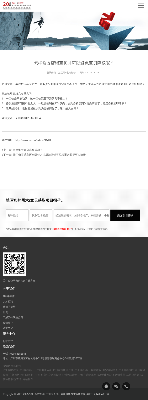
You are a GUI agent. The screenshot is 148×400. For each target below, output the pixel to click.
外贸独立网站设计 (51, 374)
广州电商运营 (43, 370)
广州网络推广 (126, 370)
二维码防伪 (132, 374)
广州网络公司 (16, 374)
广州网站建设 (10, 370)
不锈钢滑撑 (118, 374)
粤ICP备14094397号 (98, 394)
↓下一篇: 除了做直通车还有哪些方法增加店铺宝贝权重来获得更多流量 (44, 154)
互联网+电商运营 (67, 72)
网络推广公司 (32, 374)
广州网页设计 (82, 370)
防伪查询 (16, 379)
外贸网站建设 (110, 370)
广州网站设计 (27, 370)
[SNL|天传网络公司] (17, 6)
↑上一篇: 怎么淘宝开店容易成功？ (22, 149)
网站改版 (96, 370)
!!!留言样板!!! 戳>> (62, 229)
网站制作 (28, 379)
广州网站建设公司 (63, 370)
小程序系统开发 (87, 374)
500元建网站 (105, 374)
